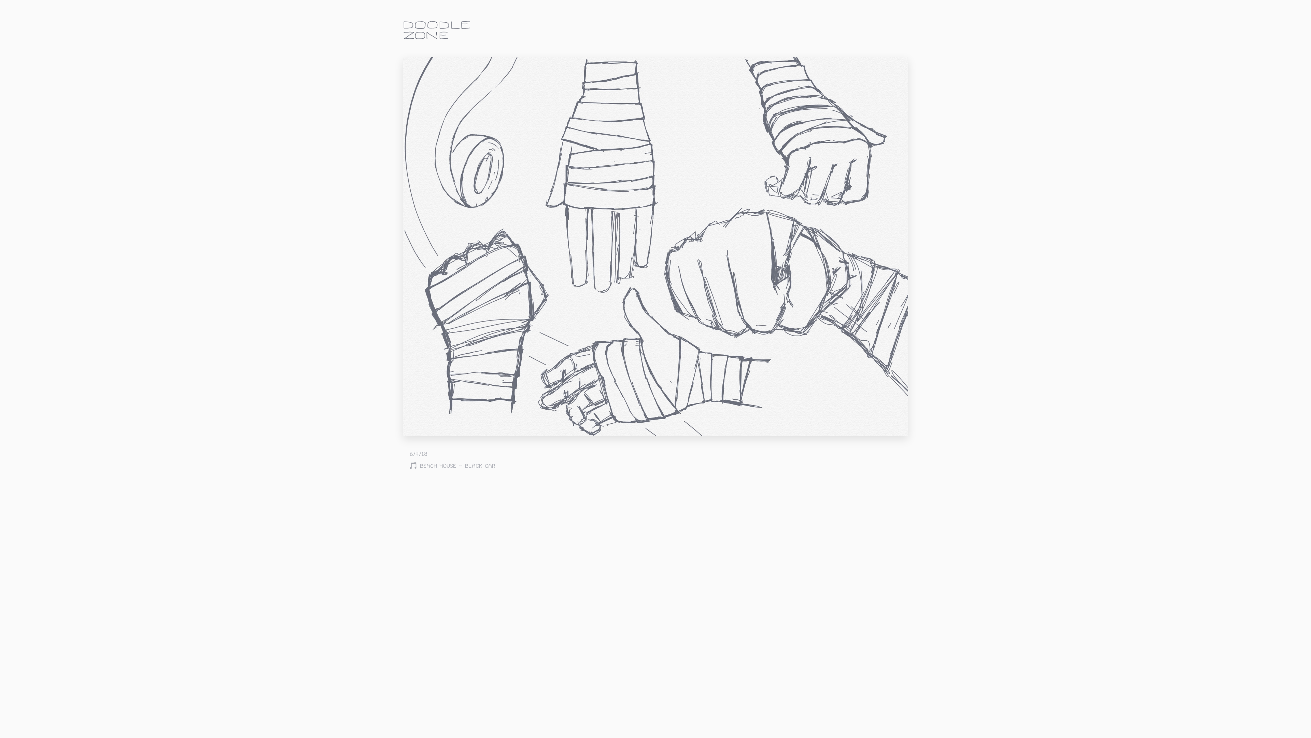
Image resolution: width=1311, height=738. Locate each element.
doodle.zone (437, 30)
